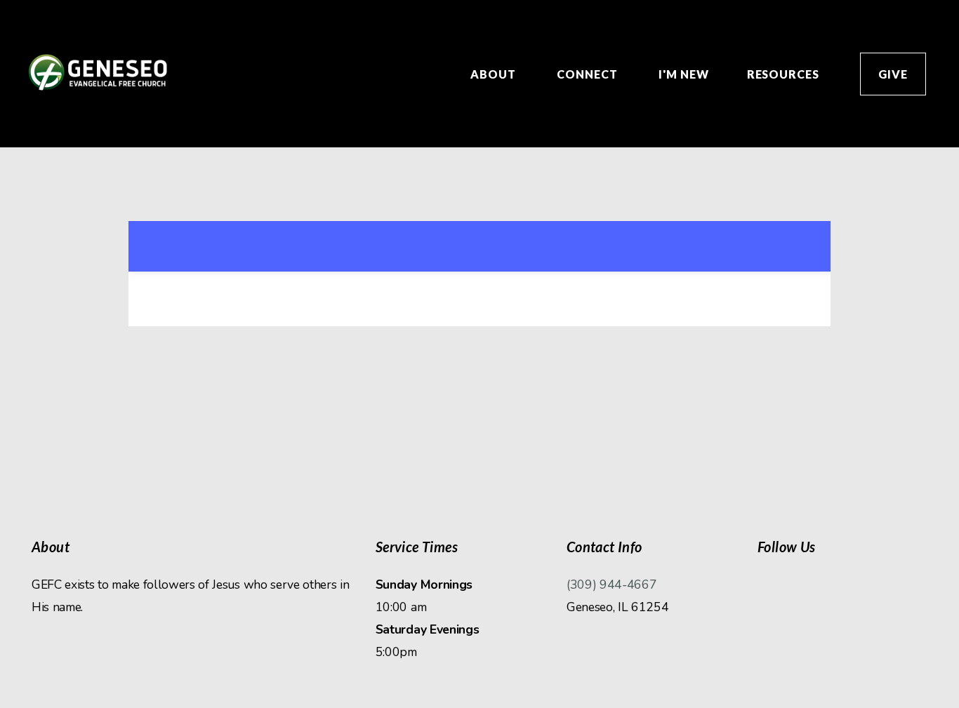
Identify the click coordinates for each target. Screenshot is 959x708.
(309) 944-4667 (612, 584)
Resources (785, 74)
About (494, 74)
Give (893, 74)
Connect (589, 74)
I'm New (684, 74)
